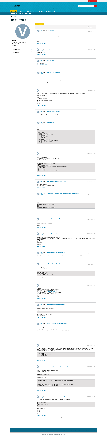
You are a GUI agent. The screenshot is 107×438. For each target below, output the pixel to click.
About (46, 24)
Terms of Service (85, 430)
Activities (39, 24)
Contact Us (73, 430)
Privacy (78, 430)
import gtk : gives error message (53, 72)
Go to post (44, 43)
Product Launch (30, 11)
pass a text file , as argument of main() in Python (56, 153)
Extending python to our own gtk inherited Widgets (57, 323)
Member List (14, 13)
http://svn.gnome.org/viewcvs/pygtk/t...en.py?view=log (47, 334)
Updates (40, 11)
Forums (13, 11)
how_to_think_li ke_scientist (42, 64)
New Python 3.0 (50, 49)
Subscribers (16, 52)
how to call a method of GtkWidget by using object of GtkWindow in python (63, 193)
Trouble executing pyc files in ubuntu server (56, 252)
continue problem (50, 122)
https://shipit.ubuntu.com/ (52, 291)
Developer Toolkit (50, 11)
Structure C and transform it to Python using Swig (57, 396)
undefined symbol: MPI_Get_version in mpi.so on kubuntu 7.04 (59, 89)
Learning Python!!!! (51, 60)
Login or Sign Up (91, 1)
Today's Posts (28, 13)
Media (53, 24)
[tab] (39, 24)
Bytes (64, 430)
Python (41, 31)
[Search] (95, 6)
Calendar (21, 13)
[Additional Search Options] (93, 6)
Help (68, 430)
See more (39, 43)
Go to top (93, 430)
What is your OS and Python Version (54, 284)
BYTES (20, 11)
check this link (51, 30)
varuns (41, 30)
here (37, 38)
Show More (90, 424)
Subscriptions (16, 49)
